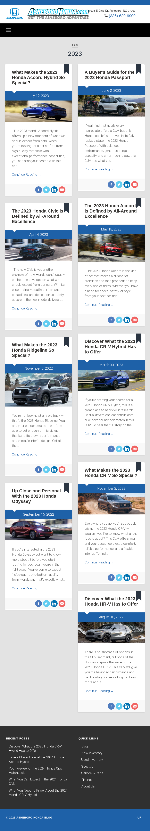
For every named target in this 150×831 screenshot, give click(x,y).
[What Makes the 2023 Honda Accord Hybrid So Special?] (38, 111)
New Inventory (91, 753)
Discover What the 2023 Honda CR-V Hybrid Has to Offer (110, 346)
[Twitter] (46, 190)
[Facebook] (38, 190)
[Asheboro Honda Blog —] (47, 18)
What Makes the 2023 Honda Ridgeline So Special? (34, 350)
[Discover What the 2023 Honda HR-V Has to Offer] (111, 632)
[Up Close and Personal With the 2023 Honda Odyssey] (38, 530)
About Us (88, 786)
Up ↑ (141, 817)
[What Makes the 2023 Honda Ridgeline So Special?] (38, 390)
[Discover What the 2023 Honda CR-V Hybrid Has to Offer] (111, 380)
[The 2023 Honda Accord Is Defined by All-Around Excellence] (111, 248)
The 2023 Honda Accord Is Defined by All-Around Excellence (111, 211)
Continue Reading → (26, 174)
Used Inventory (92, 760)
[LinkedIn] (54, 190)
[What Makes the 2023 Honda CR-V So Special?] (111, 504)
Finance (87, 780)
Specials (87, 766)
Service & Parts (92, 773)
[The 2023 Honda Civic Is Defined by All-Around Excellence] (38, 250)
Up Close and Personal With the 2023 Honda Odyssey (36, 496)
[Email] (61, 190)
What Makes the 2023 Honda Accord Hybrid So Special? (38, 77)
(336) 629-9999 (122, 15)
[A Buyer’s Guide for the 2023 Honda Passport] (111, 106)
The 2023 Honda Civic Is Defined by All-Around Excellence (37, 216)
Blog (84, 746)
